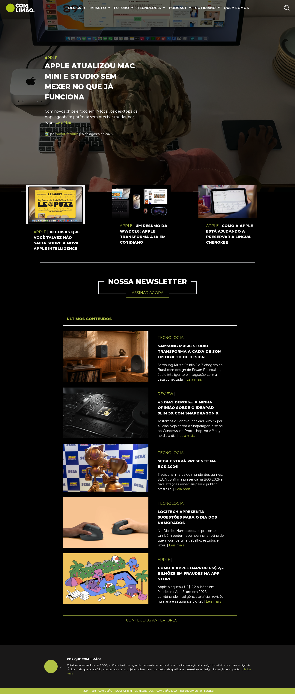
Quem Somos (236, 8)
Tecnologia (149, 8)
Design (74, 8)
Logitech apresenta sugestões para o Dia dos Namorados (187, 517)
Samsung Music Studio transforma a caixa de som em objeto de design (189, 351)
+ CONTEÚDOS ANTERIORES (150, 620)
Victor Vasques (67, 134)
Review (165, 394)
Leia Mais (63, 122)
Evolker (209, 691)
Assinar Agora (147, 293)
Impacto (97, 8)
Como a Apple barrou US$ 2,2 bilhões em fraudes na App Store (191, 573)
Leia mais (194, 379)
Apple (51, 58)
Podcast (178, 8)
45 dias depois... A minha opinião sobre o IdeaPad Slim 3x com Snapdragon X (188, 407)
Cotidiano (205, 8)
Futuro (121, 8)
